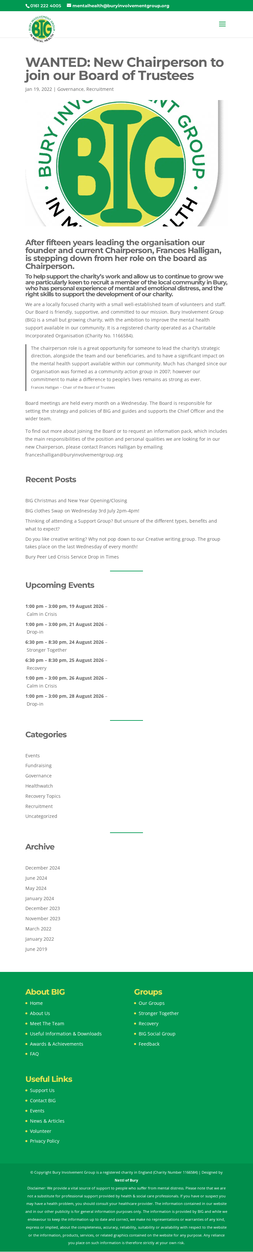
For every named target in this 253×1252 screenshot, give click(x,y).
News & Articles (47, 1121)
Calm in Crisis (42, 614)
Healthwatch (39, 786)
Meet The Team (47, 1023)
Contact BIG (43, 1100)
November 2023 (42, 918)
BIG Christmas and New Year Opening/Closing (76, 500)
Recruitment (100, 89)
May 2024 (35, 888)
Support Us (42, 1090)
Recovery (36, 668)
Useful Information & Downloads (66, 1033)
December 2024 (42, 868)
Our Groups (152, 1003)
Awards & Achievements (56, 1044)
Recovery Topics (43, 796)
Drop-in (35, 632)
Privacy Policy (44, 1141)
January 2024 (39, 898)
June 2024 (36, 878)
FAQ (34, 1054)
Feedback (149, 1044)
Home (36, 1003)
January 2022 (39, 939)
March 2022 (38, 929)
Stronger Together (47, 650)
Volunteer (40, 1131)
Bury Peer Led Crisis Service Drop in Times (72, 557)
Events (32, 755)
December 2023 (42, 908)
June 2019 (36, 949)
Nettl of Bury (126, 1180)
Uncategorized (41, 816)
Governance (70, 89)
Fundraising (38, 765)
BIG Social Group (157, 1033)
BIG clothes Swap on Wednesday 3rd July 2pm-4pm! (82, 511)
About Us (40, 1013)
